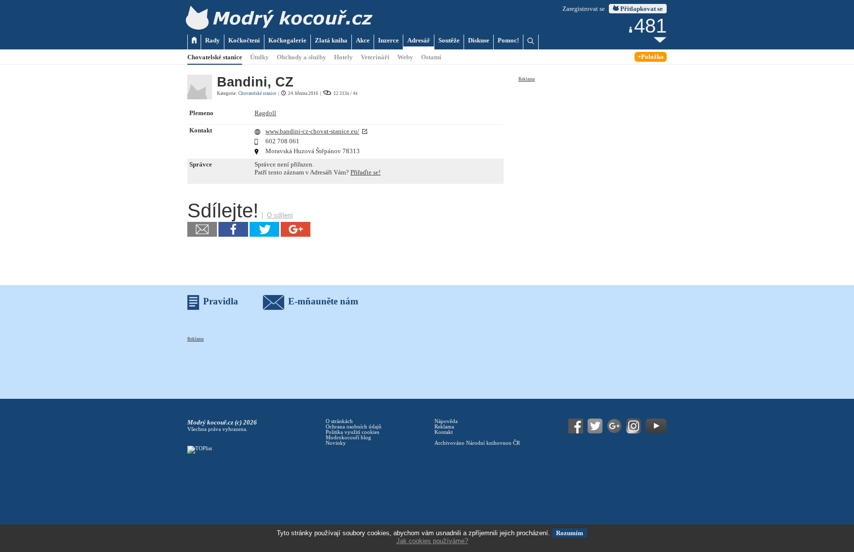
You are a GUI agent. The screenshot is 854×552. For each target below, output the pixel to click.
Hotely (343, 57)
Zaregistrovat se (583, 8)
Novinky (336, 443)
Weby (405, 57)
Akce (363, 40)
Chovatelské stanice (214, 57)
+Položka (651, 56)
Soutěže (449, 40)
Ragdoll (265, 113)
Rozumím (569, 533)
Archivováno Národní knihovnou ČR (477, 443)
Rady (212, 40)
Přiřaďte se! (365, 172)
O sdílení (280, 215)
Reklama (526, 79)
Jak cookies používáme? (432, 541)
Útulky (259, 57)
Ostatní (431, 57)
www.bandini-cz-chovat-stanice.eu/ (312, 131)
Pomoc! (508, 40)
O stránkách (339, 421)
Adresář (418, 40)
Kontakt (443, 432)
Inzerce (388, 40)
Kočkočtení (244, 40)
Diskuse (478, 40)
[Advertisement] (592, 144)
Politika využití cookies (352, 432)
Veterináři (375, 57)
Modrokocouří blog (348, 437)
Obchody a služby (301, 57)
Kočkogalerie (287, 40)
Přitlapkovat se (641, 8)
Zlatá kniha (331, 40)
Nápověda (446, 421)
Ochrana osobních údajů (354, 426)
